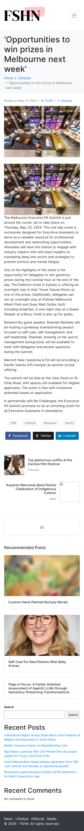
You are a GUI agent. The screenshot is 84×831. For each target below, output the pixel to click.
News (8, 819)
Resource (50, 423)
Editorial (37, 819)
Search (9, 707)
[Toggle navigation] (74, 15)
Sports (69, 423)
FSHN (49, 100)
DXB (13, 423)
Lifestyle (66, 100)
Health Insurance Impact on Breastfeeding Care (35, 745)
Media (51, 819)
